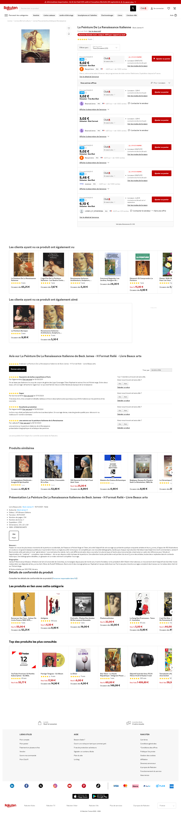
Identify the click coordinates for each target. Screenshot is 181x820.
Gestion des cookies (148, 755)
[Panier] (174, 8)
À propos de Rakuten (141, 805)
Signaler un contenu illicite (84, 752)
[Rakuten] (10, 8)
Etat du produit (97, 46)
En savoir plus (108, 61)
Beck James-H (28, 507)
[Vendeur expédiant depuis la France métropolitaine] (103, 103)
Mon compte (24, 740)
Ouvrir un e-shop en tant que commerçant (90, 744)
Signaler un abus (123, 387)
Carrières (144, 740)
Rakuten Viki (94, 805)
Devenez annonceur (148, 763)
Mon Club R (24, 759)
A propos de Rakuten (148, 767)
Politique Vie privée (147, 752)
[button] (130, 1)
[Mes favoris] (168, 8)
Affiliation (144, 759)
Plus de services (116, 805)
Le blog (76, 759)
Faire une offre (160, 211)
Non (125, 383)
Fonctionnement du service (150, 771)
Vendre (22, 752)
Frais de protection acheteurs (85, 748)
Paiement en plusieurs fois (30, 748)
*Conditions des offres (148, 748)
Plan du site (78, 755)
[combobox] (74, 8)
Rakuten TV (50, 805)
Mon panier (24, 744)
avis (90, 39)
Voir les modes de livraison (137, 66)
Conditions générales (148, 744)
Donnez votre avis (18, 369)
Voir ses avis (27, 379)
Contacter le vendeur (139, 103)
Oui (120, 383)
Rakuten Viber (72, 805)
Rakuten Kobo (29, 805)
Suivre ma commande (28, 755)
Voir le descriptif (95, 31)
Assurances (144, 775)
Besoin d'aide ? (79, 740)
